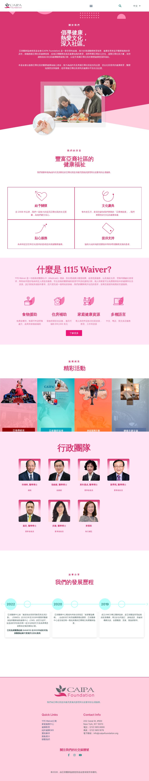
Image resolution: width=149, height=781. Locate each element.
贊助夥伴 (46, 733)
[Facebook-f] (68, 755)
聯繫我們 (46, 739)
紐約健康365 (48, 730)
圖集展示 (46, 736)
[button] (91, 5)
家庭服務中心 (48, 724)
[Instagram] (74, 755)
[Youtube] (80, 755)
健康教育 (46, 727)
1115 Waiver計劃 (49, 721)
